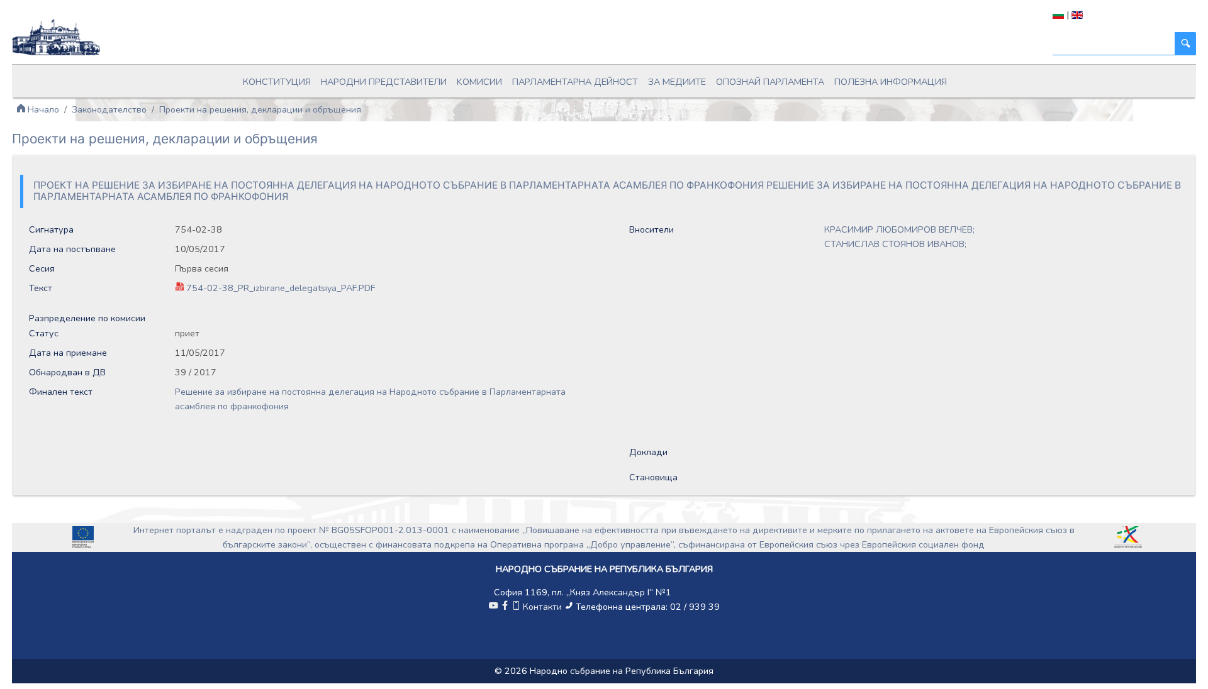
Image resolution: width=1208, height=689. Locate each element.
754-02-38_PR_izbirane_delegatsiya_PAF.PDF (280, 288)
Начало (42, 109)
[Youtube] (493, 606)
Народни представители (384, 81)
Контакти (542, 606)
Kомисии (479, 81)
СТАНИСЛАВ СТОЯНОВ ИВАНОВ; (895, 244)
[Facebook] (504, 606)
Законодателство (109, 109)
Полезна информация (890, 81)
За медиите (677, 81)
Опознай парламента (770, 81)
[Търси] (1185, 43)
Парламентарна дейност (575, 81)
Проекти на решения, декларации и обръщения (260, 109)
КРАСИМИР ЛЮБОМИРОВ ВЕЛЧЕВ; (899, 229)
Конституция (277, 81)
